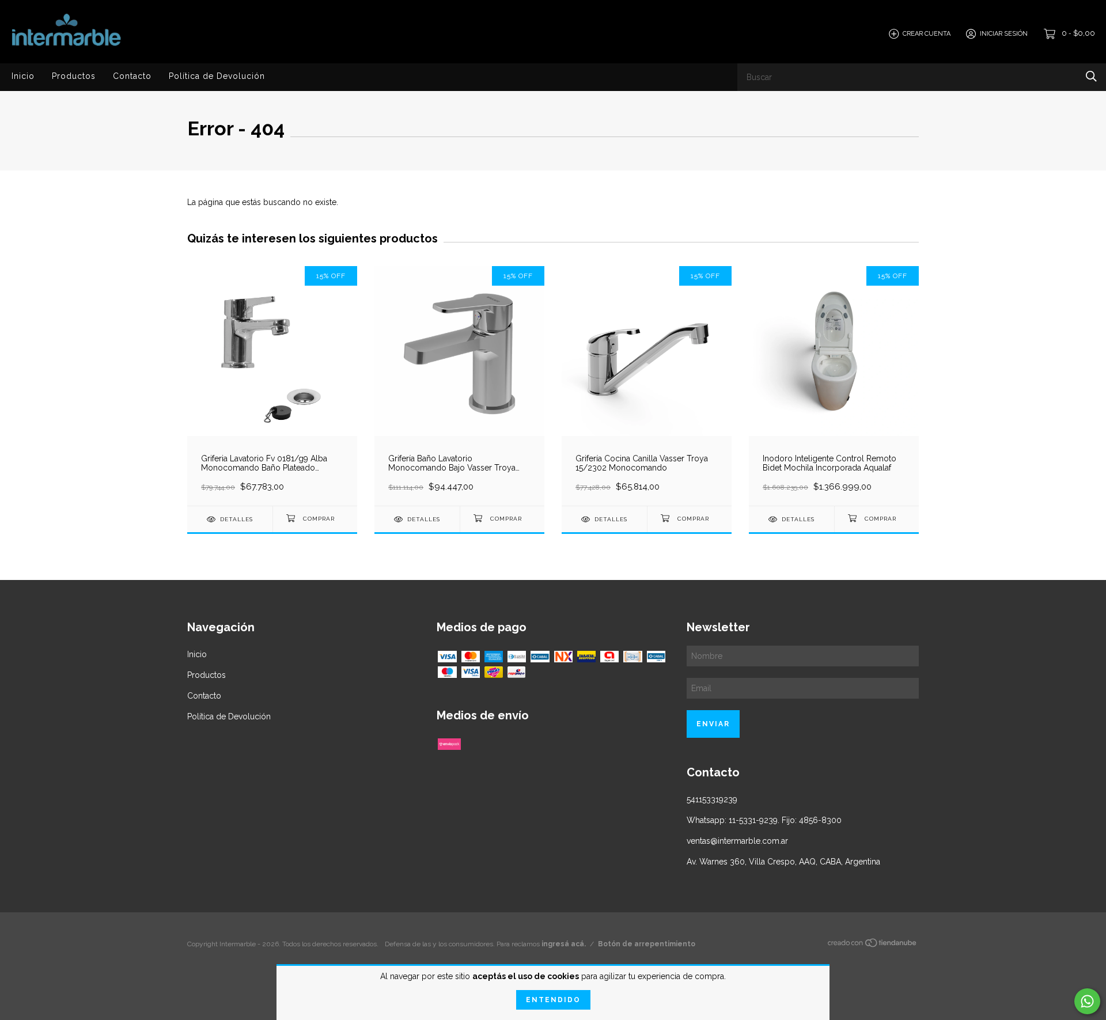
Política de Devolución (217, 76)
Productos (74, 76)
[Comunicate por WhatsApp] (1087, 1001)
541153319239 (712, 799)
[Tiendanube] (873, 945)
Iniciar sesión (1004, 33)
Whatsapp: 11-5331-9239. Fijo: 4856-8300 (764, 820)
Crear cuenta (926, 33)
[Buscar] (1091, 76)
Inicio (23, 76)
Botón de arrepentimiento (646, 944)
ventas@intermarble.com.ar (737, 840)
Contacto (132, 76)
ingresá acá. (563, 944)
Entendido (553, 1000)
